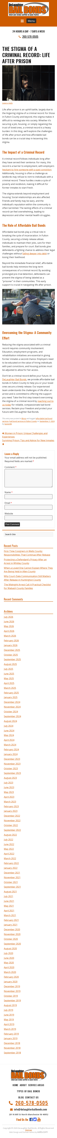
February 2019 (11, 1033)
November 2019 (12, 991)
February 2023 (11, 806)
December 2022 (12, 815)
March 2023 (10, 801)
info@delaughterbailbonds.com (30, 1109)
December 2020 (12, 929)
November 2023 (12, 763)
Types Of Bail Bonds (28, 1091)
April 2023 (9, 796)
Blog (21, 1097)
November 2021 (12, 877)
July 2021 (8, 896)
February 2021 (11, 920)
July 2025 (8, 668)
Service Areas (36, 1085)
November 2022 (12, 820)
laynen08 (8, 424)
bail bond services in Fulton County (23, 421)
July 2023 (8, 782)
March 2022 (10, 858)
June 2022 (9, 844)
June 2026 (9, 621)
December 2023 (12, 759)
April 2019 (9, 1024)
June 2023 (9, 787)
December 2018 (12, 1043)
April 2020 (9, 967)
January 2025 (10, 697)
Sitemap (28, 1130)
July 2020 (8, 953)
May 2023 (9, 792)
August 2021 (10, 891)
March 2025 (10, 687)
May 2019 (9, 1019)
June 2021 (9, 901)
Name (9, 492)
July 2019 (8, 1010)
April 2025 (9, 683)
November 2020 (12, 934)
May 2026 (9, 626)
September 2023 (12, 773)
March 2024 (10, 744)
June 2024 (9, 730)
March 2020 (10, 972)
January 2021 (10, 924)
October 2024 (11, 711)
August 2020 (10, 948)
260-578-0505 (30, 36)
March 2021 (10, 915)
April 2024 (9, 740)
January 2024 (10, 754)
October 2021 (11, 882)
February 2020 (11, 976)
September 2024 (12, 716)
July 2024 (8, 725)
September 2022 (12, 830)
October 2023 (11, 768)
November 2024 (12, 706)
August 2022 (10, 834)
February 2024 (11, 749)
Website (9, 513)
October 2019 (11, 995)
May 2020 (9, 962)
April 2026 (9, 631)
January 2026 (10, 645)
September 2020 (12, 943)
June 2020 (9, 958)
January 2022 (10, 867)
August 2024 (10, 721)
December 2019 (12, 986)
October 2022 (11, 825)
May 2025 (9, 678)
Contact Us (32, 1097)
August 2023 (10, 777)
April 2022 (9, 853)
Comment (10, 467)
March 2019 (10, 1029)
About (23, 1085)
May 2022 (9, 848)
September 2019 (12, 1000)
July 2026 (8, 616)
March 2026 (10, 635)
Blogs (24, 418)
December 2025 (12, 650)
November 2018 (12, 1047)
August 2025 (10, 664)
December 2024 (12, 702)
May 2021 (9, 905)
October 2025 (11, 654)
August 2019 (10, 1005)
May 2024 (9, 735)
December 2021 (12, 872)
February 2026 (11, 640)
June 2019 (9, 1014)
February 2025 (11, 692)
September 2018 (12, 1052)
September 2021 (12, 886)
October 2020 (11, 939)
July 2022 (8, 839)
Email (8, 502)
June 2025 (9, 673)
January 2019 (10, 1038)
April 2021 (9, 910)
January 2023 (10, 811)
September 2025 (12, 659)
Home (15, 1085)
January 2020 (10, 981)
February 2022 (11, 863)
